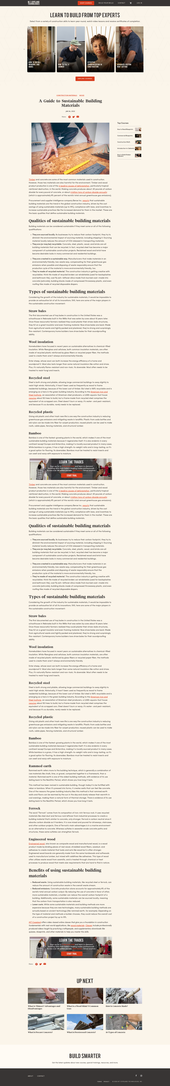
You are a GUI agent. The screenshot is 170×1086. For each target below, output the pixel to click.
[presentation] (24, 49)
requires (32, 398)
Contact (121, 3)
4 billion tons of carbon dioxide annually (88, 192)
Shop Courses (86, 3)
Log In (139, 3)
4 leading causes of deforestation (74, 186)
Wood (81, 95)
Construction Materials (66, 95)
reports (85, 201)
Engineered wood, (37, 844)
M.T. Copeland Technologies (34, 3)
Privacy (106, 1081)
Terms (99, 1081)
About (30, 1076)
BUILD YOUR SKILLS (106, 3)
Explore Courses (85, 79)
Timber (32, 180)
